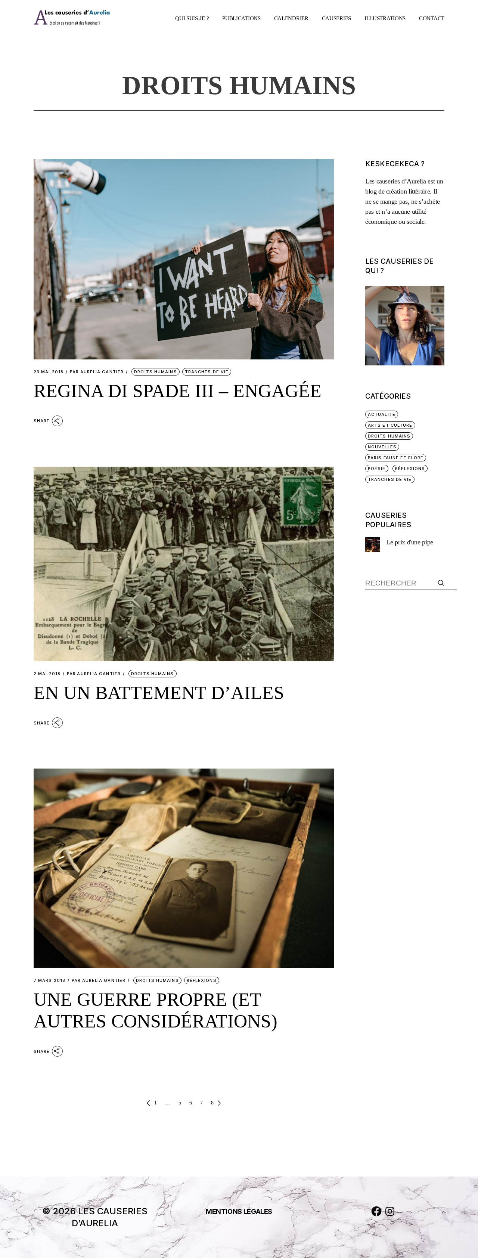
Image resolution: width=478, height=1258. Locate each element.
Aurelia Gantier (97, 372)
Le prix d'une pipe (409, 542)
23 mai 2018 (48, 372)
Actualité (381, 414)
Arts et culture (390, 425)
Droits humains (155, 371)
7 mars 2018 (49, 981)
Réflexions (202, 980)
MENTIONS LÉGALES (239, 1211)
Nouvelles (382, 446)
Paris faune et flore (395, 457)
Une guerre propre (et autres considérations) (155, 1010)
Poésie (377, 468)
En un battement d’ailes (159, 692)
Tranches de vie (207, 371)
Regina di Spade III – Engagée (178, 390)
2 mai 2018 (47, 674)
